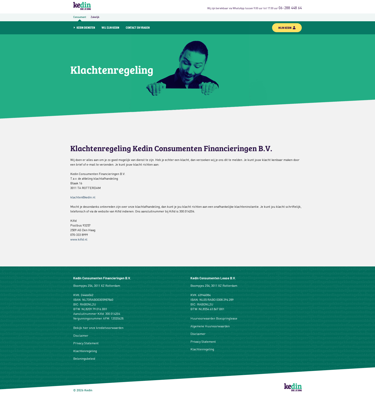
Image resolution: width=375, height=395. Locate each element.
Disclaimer (80, 335)
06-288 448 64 (290, 8)
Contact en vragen (138, 27)
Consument (79, 17)
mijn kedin (285, 28)
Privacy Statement (86, 343)
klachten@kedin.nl (82, 197)
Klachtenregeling (85, 351)
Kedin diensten (86, 27)
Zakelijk (95, 17)
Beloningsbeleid (84, 358)
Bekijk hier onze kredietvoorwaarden (98, 328)
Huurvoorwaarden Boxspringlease (213, 318)
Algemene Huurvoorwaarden (210, 326)
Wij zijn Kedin (110, 27)
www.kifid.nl (78, 239)
